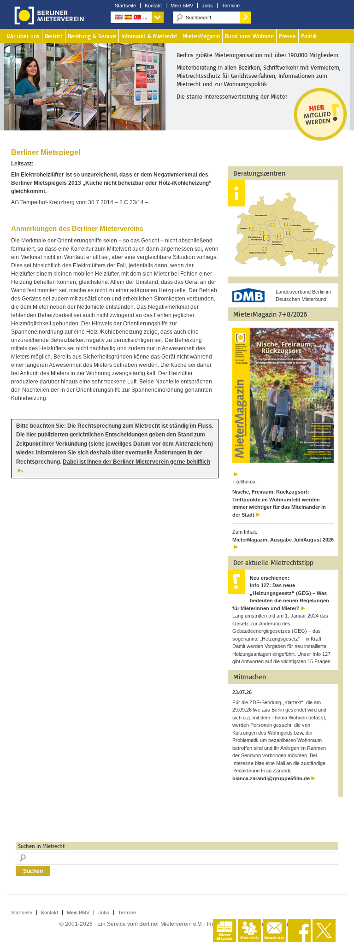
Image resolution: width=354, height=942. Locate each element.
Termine (231, 5)
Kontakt (153, 5)
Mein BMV (182, 5)
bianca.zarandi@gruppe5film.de (271, 778)
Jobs (207, 5)
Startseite (125, 5)
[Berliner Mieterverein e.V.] (47, 22)
